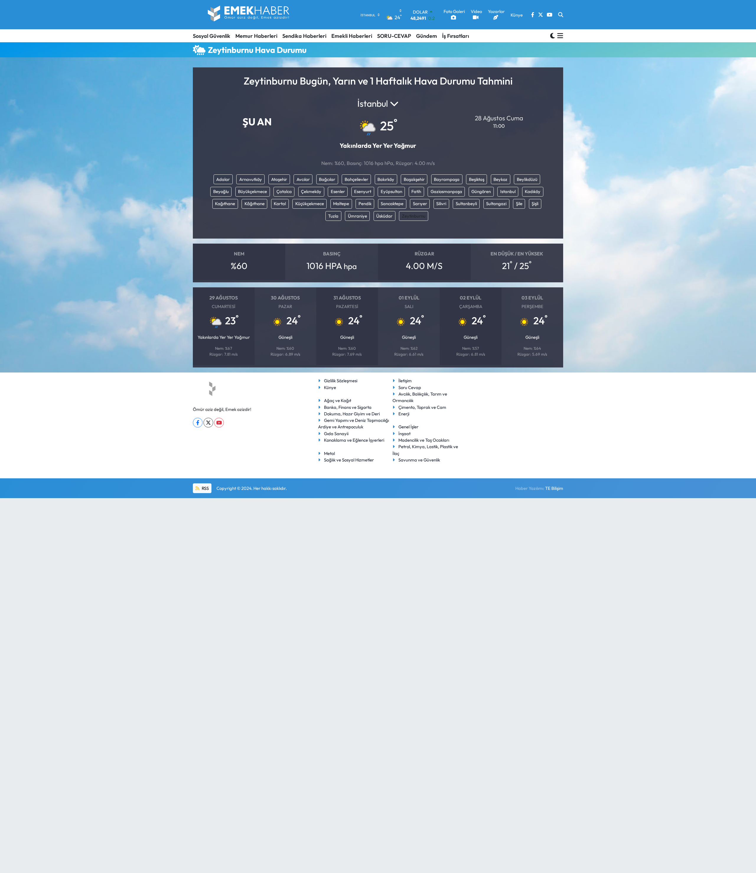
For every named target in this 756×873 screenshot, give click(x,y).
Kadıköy (532, 191)
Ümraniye (357, 216)
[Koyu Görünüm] (552, 36)
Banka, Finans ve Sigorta (348, 407)
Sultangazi (496, 203)
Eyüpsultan (391, 191)
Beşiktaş (476, 179)
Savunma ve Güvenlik (419, 460)
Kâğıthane (255, 203)
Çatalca (284, 191)
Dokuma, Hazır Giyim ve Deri (352, 414)
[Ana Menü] (559, 35)
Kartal (280, 203)
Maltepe (341, 203)
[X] (208, 422)
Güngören (481, 191)
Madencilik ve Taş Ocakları (423, 440)
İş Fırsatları (455, 36)
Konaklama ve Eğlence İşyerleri (354, 440)
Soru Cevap (409, 387)
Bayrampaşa (447, 179)
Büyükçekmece (252, 191)
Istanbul (508, 191)
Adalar (223, 179)
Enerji (403, 414)
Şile (519, 203)
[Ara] (560, 15)
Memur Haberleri (256, 36)
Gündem (426, 36)
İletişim (405, 380)
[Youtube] (219, 422)
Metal (329, 453)
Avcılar (303, 179)
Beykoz (500, 179)
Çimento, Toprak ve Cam (422, 407)
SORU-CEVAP (394, 36)
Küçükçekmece (309, 203)
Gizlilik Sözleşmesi (340, 380)
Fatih (416, 191)
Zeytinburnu (414, 216)
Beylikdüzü (527, 179)
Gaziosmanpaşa (446, 191)
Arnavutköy (250, 179)
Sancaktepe (392, 203)
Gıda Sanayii (336, 433)
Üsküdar (384, 216)
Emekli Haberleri (351, 36)
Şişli (535, 203)
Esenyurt (362, 191)
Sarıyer (420, 203)
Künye (330, 387)
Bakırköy (385, 179)
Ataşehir (279, 179)
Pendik (365, 203)
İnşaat (404, 433)
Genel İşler (408, 427)
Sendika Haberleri (304, 36)
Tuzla (333, 216)
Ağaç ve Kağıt (337, 400)
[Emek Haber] (249, 14)
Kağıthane (225, 203)
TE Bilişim (554, 488)
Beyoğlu (221, 191)
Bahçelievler (356, 179)
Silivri (441, 203)
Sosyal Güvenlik (211, 36)
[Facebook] (198, 422)
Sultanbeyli (466, 203)
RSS (205, 488)
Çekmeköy (311, 191)
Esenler (338, 191)
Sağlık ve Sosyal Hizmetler (349, 460)
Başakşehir (414, 179)
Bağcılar (327, 179)
